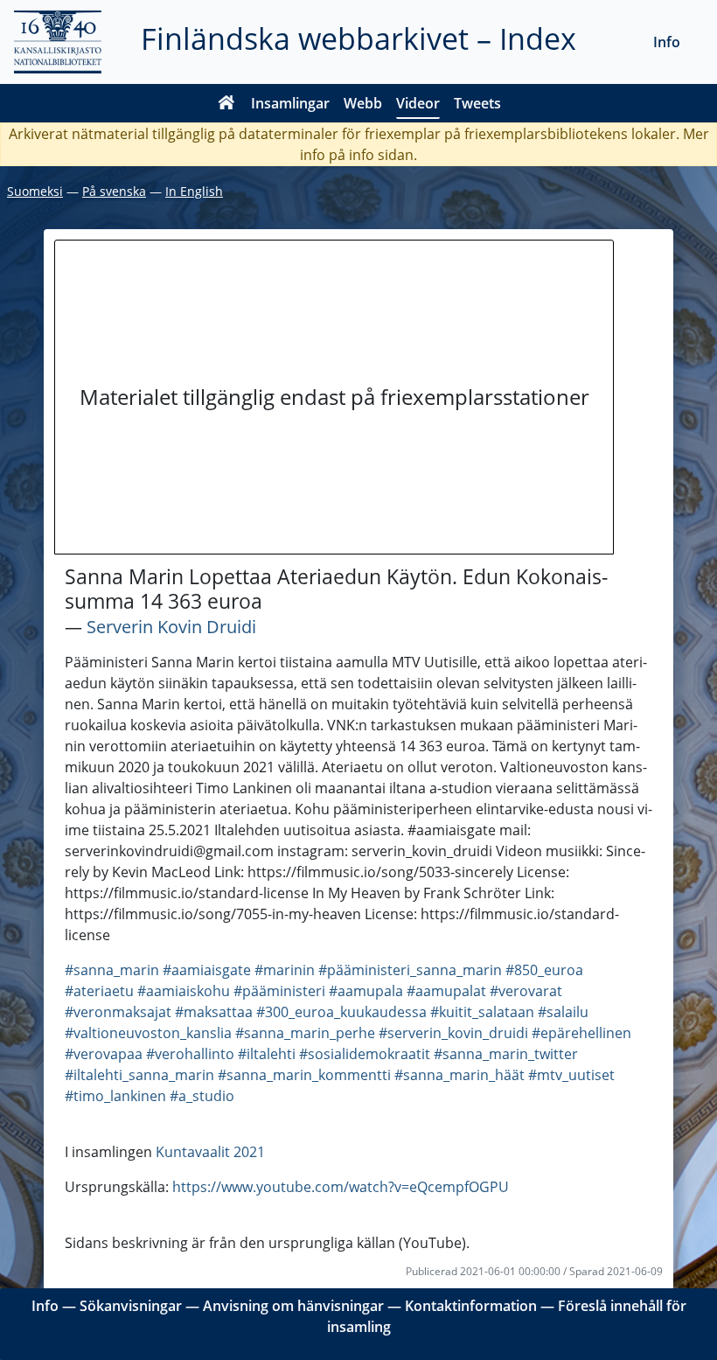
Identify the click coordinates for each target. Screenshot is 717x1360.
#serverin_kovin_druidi (453, 1033)
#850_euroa (544, 970)
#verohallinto (190, 1054)
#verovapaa (104, 1054)
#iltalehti (267, 1054)
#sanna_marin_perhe (305, 1033)
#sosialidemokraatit (364, 1054)
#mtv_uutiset (571, 1075)
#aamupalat (446, 991)
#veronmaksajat (118, 1012)
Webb (363, 103)
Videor (418, 103)
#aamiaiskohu (183, 991)
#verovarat (526, 991)
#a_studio (202, 1095)
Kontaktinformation (471, 1305)
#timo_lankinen (115, 1095)
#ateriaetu (99, 991)
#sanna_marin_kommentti (304, 1075)
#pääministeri (279, 991)
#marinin (284, 970)
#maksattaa (214, 1012)
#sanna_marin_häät (459, 1075)
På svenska (114, 191)
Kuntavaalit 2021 (210, 1151)
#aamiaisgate (207, 970)
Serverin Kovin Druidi (171, 626)
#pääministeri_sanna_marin (410, 970)
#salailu (563, 1012)
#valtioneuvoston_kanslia (148, 1033)
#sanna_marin (112, 970)
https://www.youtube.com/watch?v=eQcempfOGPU (340, 1186)
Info (666, 42)
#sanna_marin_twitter (506, 1054)
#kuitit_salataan (482, 1012)
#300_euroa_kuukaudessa (341, 1012)
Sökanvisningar (131, 1305)
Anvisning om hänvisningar (293, 1305)
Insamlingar (290, 103)
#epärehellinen (581, 1033)
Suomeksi (35, 191)
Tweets (477, 103)
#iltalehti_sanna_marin (139, 1075)
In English (194, 191)
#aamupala (366, 991)
